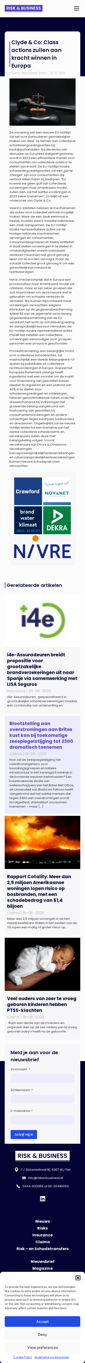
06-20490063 (58, 1186)
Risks (42, 73)
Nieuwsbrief (29, 73)
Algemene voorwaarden (51, 1357)
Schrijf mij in (24, 1134)
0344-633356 (32, 1186)
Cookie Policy (22, 1357)
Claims (14, 73)
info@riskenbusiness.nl (45, 1178)
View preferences (42, 1347)
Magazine (42, 1268)
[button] (78, 1277)
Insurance (42, 1235)
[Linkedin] (43, 1199)
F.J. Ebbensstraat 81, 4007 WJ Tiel (45, 1169)
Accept (42, 1321)
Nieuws (42, 1221)
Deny (42, 1334)
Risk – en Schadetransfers (43, 1248)
